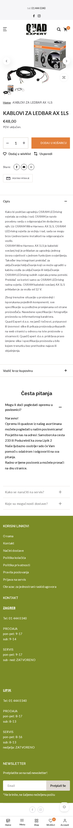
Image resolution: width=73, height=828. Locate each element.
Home (7, 102)
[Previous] (6, 61)
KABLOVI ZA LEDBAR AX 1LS (32, 102)
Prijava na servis (14, 579)
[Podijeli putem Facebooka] (17, 167)
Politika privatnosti (16, 565)
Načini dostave (13, 550)
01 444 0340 (38, 8)
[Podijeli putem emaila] (24, 167)
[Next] (66, 61)
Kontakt (8, 543)
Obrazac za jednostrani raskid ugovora (29, 586)
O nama (8, 536)
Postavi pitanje (20, 178)
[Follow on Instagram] (39, 16)
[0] (65, 29)
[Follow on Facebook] (33, 16)
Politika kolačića (14, 557)
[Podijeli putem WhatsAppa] (31, 167)
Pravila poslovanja (16, 572)
